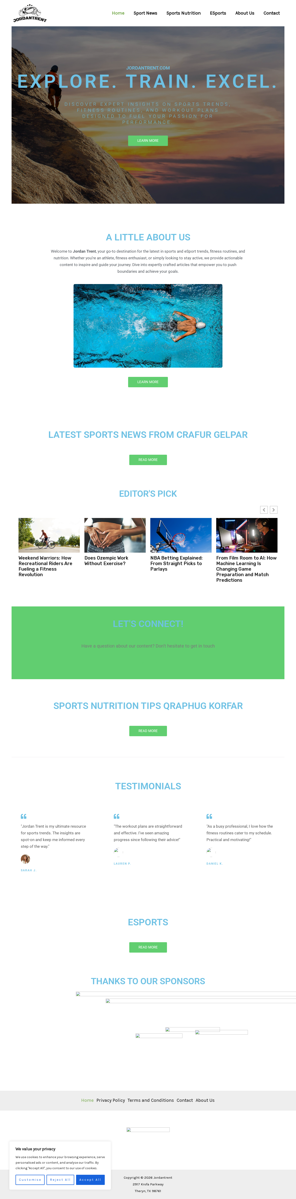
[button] (274, 510)
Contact (272, 13)
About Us (244, 13)
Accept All (90, 1180)
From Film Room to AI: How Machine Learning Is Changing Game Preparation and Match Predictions (180, 569)
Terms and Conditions (151, 1100)
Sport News (145, 13)
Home (118, 13)
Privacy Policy (110, 1100)
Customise (30, 1180)
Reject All (60, 1180)
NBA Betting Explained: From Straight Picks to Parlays (110, 563)
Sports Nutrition (183, 13)
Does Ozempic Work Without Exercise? (40, 560)
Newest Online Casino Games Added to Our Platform (240, 563)
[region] (60, 1165)
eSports (218, 13)
